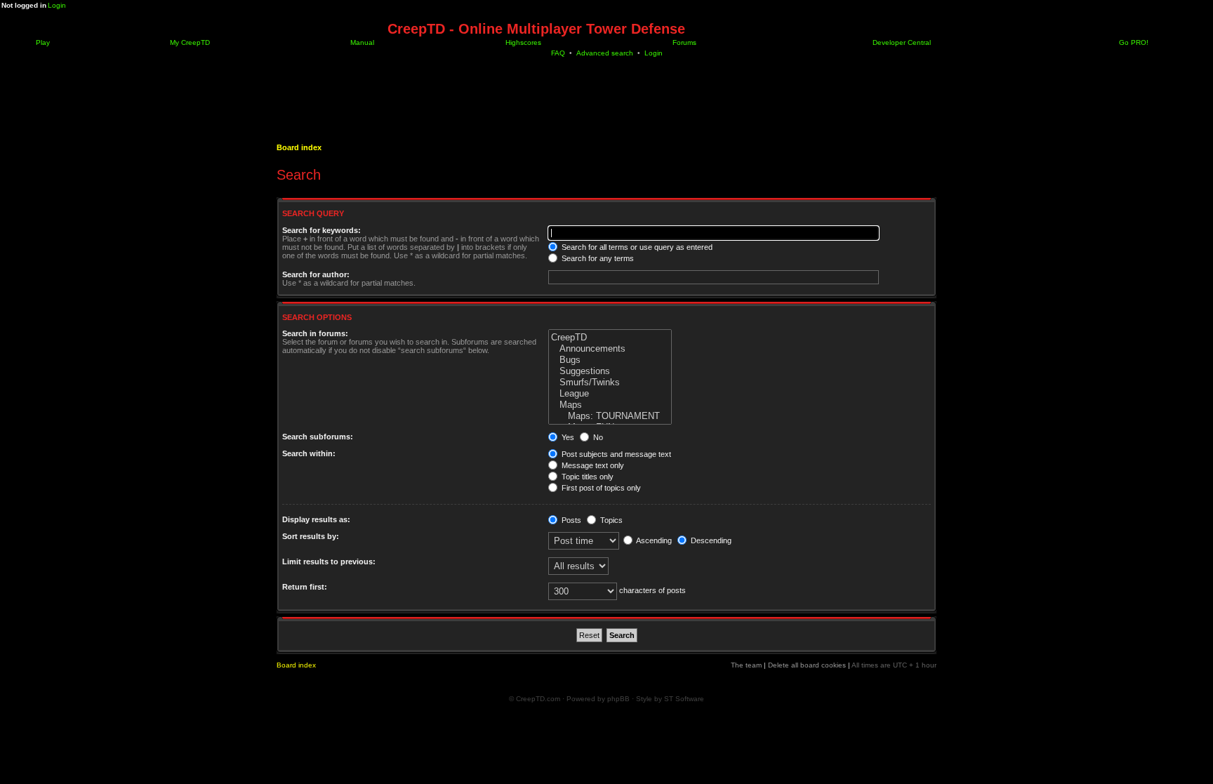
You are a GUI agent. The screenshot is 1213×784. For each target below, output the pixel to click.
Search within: (309, 453)
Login (57, 5)
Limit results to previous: (329, 561)
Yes (566, 437)
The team (746, 665)
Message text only (591, 465)
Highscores (522, 42)
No (597, 437)
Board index (299, 147)
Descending (710, 540)
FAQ (558, 53)
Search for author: (316, 274)
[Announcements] (610, 348)
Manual (361, 42)
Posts (570, 520)
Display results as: (316, 519)
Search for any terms (596, 258)
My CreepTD (189, 42)
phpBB (618, 699)
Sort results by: (310, 536)
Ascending (653, 540)
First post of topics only (600, 488)
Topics (610, 520)
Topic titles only (586, 476)
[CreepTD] (610, 337)
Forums (683, 42)
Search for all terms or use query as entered (635, 247)
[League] (610, 393)
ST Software (684, 699)
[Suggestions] (610, 371)
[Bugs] (610, 360)
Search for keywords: (321, 230)
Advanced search (604, 53)
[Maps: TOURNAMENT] (610, 416)
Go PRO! (1132, 42)
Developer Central (900, 42)
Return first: (304, 587)
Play (42, 42)
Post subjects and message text (615, 454)
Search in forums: (315, 333)
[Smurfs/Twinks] (610, 382)
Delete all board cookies (807, 665)
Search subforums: (317, 436)
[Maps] (610, 405)
